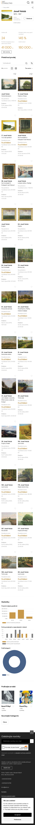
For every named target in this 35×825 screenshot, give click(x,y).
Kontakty (3, 792)
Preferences (17, 819)
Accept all (17, 815)
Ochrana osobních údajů (8, 796)
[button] (32, 732)
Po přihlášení (22, 101)
